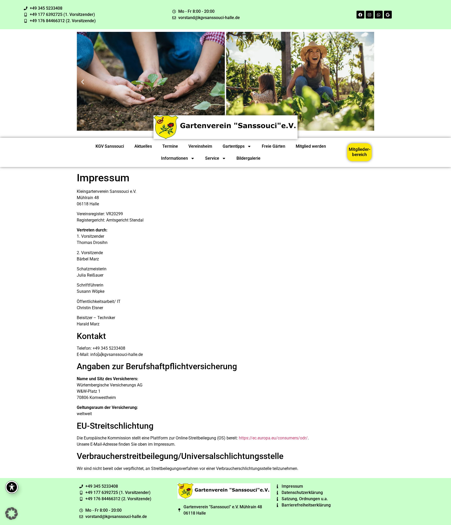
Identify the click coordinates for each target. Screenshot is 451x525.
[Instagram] (369, 15)
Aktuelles (143, 146)
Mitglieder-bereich (359, 152)
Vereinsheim (200, 146)
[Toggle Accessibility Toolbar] (11, 487)
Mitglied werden (311, 146)
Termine (170, 146)
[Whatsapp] (379, 15)
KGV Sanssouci (110, 146)
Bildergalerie (248, 158)
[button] (82, 82)
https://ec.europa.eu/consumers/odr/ (273, 437)
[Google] (388, 15)
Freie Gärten (273, 146)
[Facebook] (360, 15)
